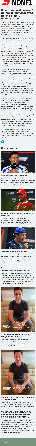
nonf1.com (4, 442)
